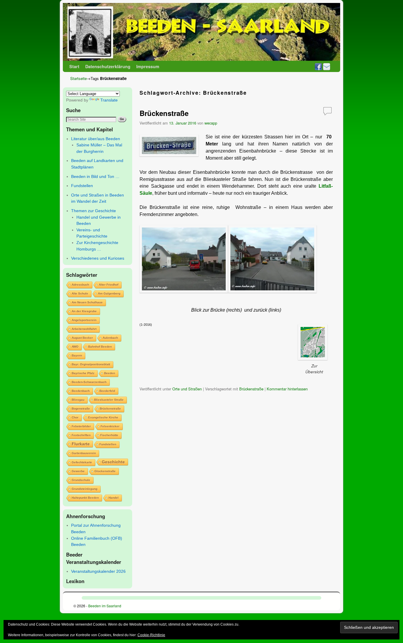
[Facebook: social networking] (318, 66)
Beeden (109, 373)
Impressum (147, 66)
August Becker (82, 337)
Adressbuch (80, 284)
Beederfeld (107, 390)
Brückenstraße (110, 408)
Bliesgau (78, 399)
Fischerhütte (109, 435)
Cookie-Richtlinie (151, 635)
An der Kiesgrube (84, 311)
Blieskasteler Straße (109, 399)
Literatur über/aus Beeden (95, 138)
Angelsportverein (84, 320)
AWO (75, 346)
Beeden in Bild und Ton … (95, 176)
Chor (75, 417)
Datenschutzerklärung (107, 66)
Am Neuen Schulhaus (87, 302)
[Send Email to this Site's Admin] (326, 66)
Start (74, 66)
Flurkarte (81, 443)
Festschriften (81, 435)
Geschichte (113, 461)
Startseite (78, 78)
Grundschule (81, 480)
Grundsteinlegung (84, 488)
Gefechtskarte (82, 462)
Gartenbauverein (84, 453)
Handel (114, 497)
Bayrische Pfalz (83, 373)
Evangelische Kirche (103, 417)
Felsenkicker (110, 426)
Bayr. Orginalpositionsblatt (91, 364)
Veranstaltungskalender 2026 (98, 571)
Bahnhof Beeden (100, 346)
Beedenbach (81, 390)
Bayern (77, 355)
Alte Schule (80, 293)
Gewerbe (78, 471)
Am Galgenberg (109, 293)
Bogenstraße (81, 408)
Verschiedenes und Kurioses (97, 258)
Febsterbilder (81, 426)
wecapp (210, 123)
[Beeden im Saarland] (201, 32)
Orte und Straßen (187, 389)
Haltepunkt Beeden (85, 497)
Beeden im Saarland (104, 605)
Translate (109, 100)
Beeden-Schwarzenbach (89, 382)
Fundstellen (82, 185)
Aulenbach (110, 337)
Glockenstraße (105, 471)
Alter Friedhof (108, 284)
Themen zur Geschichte (93, 210)
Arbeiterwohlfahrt (84, 329)
